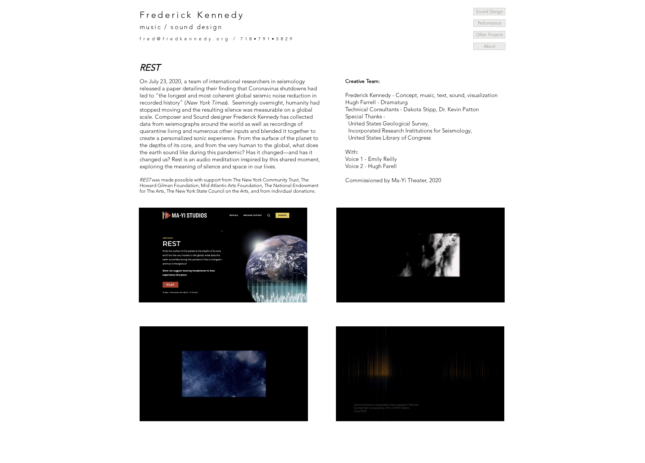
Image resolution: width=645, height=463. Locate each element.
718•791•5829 (267, 38)
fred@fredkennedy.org (185, 38)
